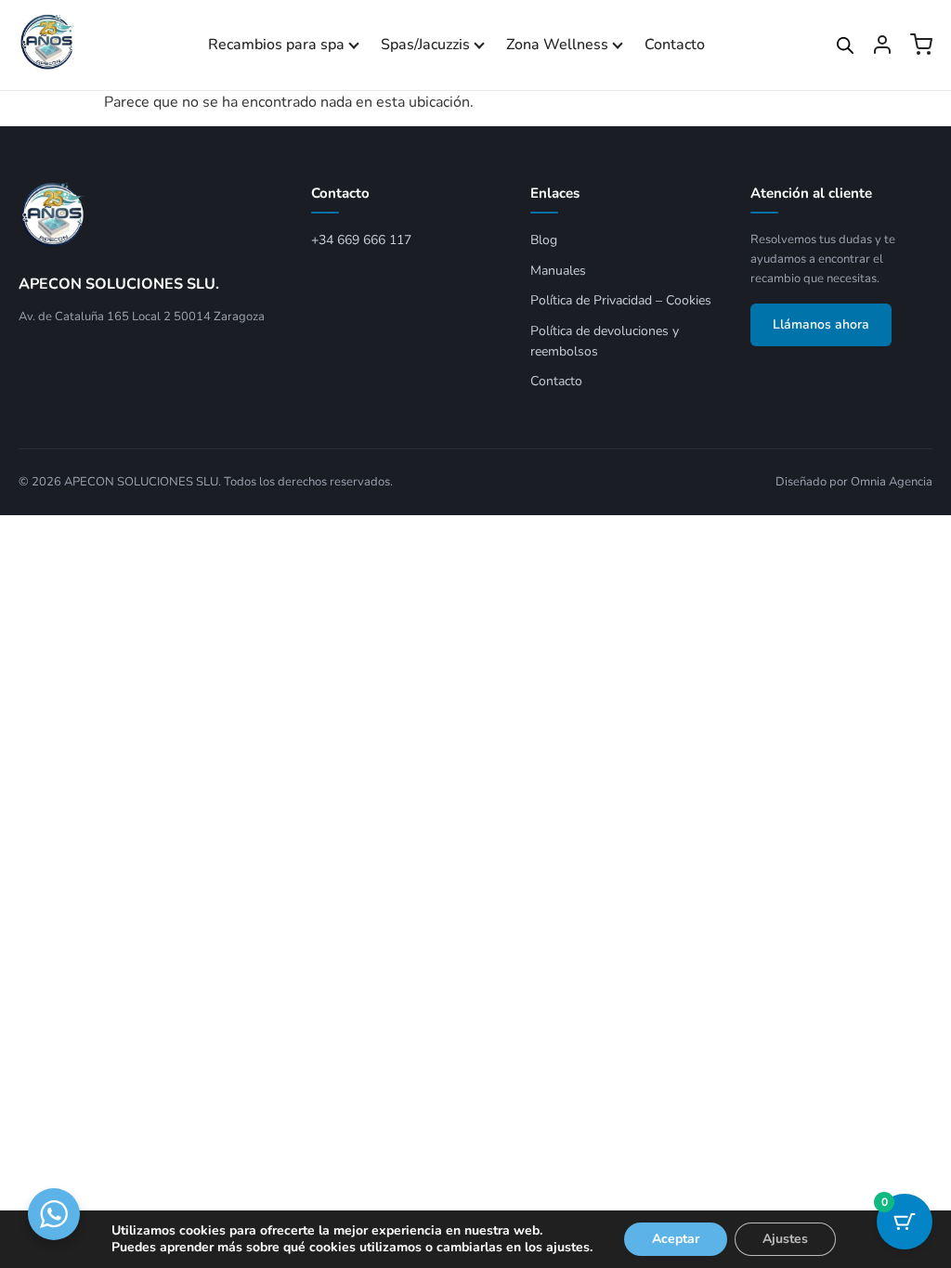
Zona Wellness (557, 44)
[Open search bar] (845, 45)
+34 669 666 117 (361, 240)
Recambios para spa (276, 44)
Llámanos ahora (821, 324)
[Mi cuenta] (882, 44)
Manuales (558, 270)
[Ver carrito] (921, 44)
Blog (543, 240)
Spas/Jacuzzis (425, 44)
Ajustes (785, 1239)
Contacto (675, 44)
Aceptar (675, 1239)
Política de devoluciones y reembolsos (604, 341)
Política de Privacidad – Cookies (620, 300)
